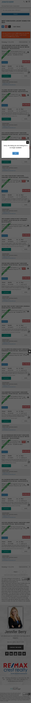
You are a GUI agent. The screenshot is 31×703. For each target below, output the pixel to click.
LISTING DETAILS (6, 76)
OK (15, 153)
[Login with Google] (6, 27)
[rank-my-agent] (24, 653)
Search (16, 14)
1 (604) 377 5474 (6, 83)
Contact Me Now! (15, 647)
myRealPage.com (15, 689)
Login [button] (16, 26)
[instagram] (20, 653)
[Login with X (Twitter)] (9, 27)
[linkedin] (11, 653)
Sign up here (22, 36)
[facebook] (7, 653)
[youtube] (15, 653)
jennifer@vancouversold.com (9, 84)
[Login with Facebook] (3, 27)
